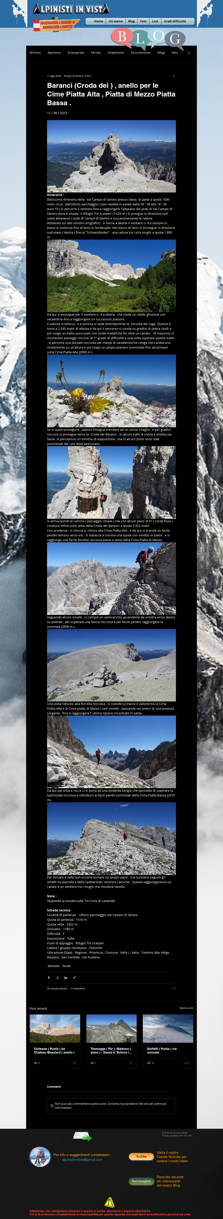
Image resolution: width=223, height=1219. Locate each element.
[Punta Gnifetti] (168, 1028)
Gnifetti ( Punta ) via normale (162, 1050)
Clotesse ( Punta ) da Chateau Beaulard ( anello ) (54, 1050)
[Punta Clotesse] (55, 1028)
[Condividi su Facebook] (48, 977)
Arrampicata (76, 52)
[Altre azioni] (174, 76)
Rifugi (161, 52)
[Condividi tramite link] (74, 977)
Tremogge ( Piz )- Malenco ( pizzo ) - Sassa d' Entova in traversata (111, 1050)
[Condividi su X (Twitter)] (57, 977)
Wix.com (187, 1135)
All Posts (35, 52)
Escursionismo (141, 52)
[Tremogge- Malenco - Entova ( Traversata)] (111, 1028)
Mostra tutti (186, 1008)
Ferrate (96, 52)
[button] (189, 52)
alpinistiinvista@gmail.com (82, 1159)
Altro (175, 52)
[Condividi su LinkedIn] (65, 977)
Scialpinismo (116, 52)
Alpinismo (54, 52)
